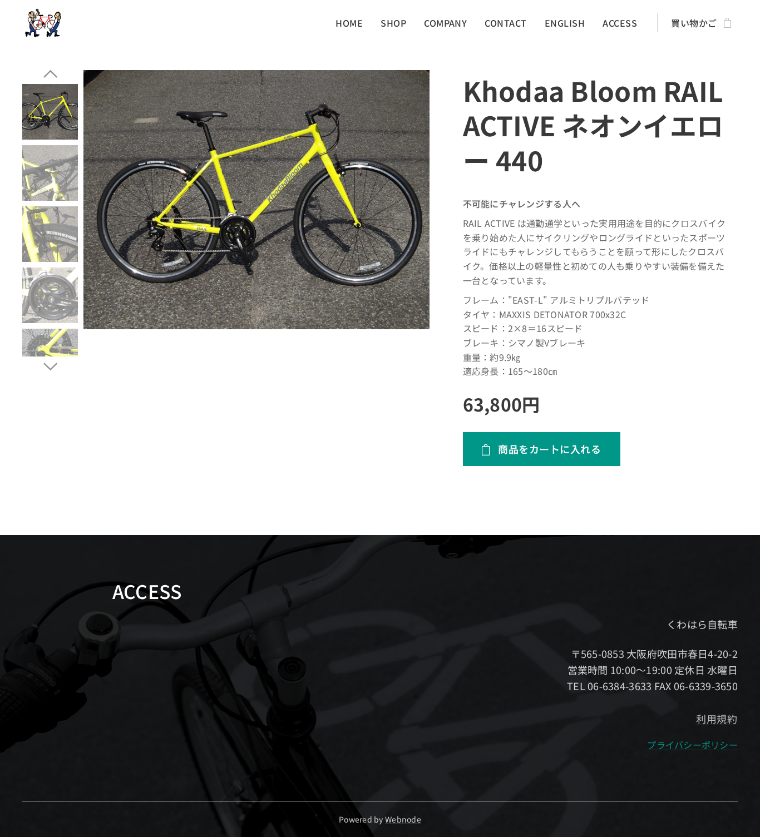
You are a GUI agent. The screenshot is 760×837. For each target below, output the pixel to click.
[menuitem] (352, 23)
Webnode (403, 819)
